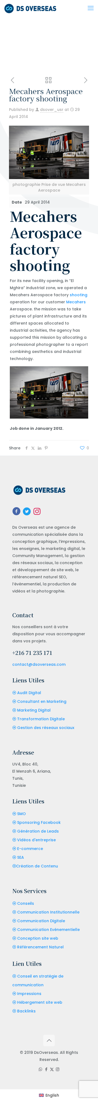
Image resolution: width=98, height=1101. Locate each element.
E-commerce (30, 848)
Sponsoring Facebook (39, 822)
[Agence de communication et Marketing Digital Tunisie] (30, 8)
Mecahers (76, 302)
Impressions (29, 993)
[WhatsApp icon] (40, 1069)
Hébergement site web (39, 1002)
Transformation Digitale (41, 719)
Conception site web (37, 938)
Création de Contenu (37, 866)
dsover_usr (51, 109)
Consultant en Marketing (41, 701)
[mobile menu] (90, 8)
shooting (78, 295)
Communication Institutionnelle (48, 912)
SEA (20, 857)
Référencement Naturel (40, 947)
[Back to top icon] (49, 1040)
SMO (21, 813)
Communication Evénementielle (48, 929)
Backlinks (26, 1011)
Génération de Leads (38, 831)
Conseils (25, 903)
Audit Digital (29, 692)
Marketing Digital (34, 710)
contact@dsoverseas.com (39, 664)
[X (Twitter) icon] (52, 1069)
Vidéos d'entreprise (36, 840)
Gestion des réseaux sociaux (45, 727)
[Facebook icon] (46, 1069)
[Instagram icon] (58, 1069)
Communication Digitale (41, 921)
